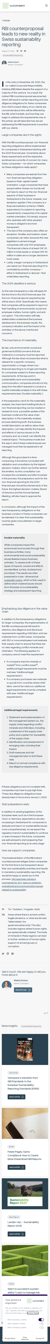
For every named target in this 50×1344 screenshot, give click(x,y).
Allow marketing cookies (17, 1327)
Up (45, 1013)
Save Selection (25, 1338)
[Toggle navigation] (45, 5)
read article (14, 1096)
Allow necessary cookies (17, 1320)
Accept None (10, 1338)
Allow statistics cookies (16, 1323)
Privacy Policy (32, 1313)
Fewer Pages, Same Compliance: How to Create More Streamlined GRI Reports (24, 1155)
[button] (14, 665)
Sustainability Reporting (13, 55)
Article (6, 20)
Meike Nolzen (13, 62)
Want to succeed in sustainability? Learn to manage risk (24, 1290)
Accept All (40, 1338)
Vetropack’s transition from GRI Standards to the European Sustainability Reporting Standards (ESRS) (23, 1083)
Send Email (21, 989)
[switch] (41, 1319)
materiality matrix (13, 580)
